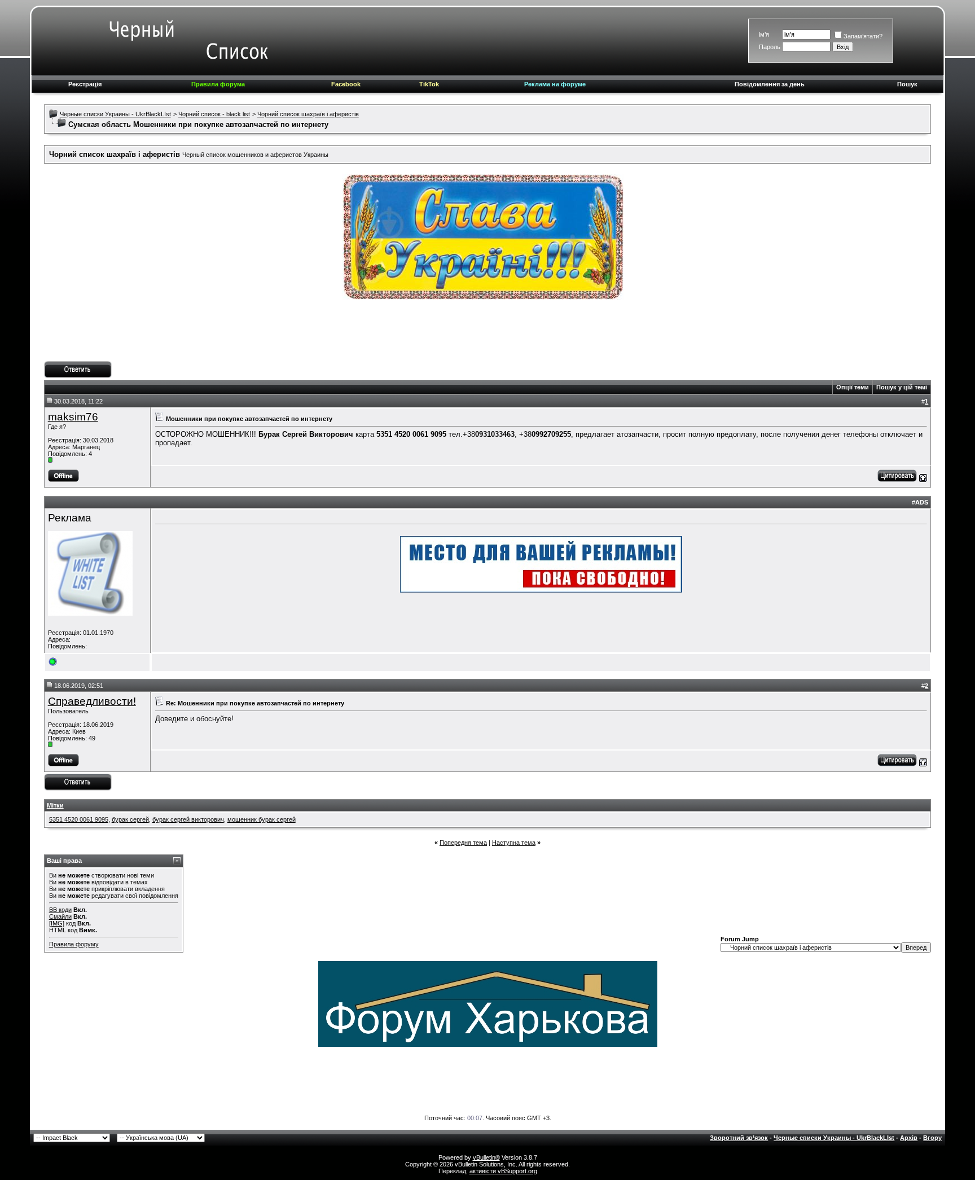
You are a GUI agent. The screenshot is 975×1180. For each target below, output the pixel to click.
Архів (908, 1137)
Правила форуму (74, 944)
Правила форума (218, 84)
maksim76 (73, 417)
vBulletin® (486, 1157)
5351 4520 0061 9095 (78, 819)
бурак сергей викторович (188, 819)
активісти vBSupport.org (503, 1171)
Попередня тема (463, 842)
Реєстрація (85, 84)
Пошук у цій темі (901, 387)
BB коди (60, 909)
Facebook (346, 84)
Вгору (932, 1137)
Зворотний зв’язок (739, 1137)
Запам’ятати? (863, 36)
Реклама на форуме (555, 84)
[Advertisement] (487, 335)
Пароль (769, 46)
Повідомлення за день (770, 84)
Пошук (907, 84)
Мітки (55, 805)
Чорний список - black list (214, 114)
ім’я (764, 34)
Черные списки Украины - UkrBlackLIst (115, 114)
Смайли (60, 916)
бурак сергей (130, 819)
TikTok (429, 84)
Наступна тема (513, 842)
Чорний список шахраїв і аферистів (308, 114)
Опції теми (852, 387)
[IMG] (56, 923)
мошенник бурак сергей (261, 819)
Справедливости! (92, 701)
